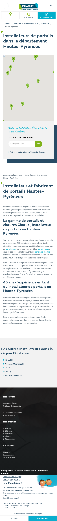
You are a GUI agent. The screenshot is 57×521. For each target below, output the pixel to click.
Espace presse (8, 455)
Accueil (7, 23)
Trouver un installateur (13, 412)
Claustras (8, 436)
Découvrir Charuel (10, 403)
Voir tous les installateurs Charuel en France (27, 152)
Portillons (9, 434)
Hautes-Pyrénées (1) (13, 375)
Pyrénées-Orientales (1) (14, 364)
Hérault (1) (9, 360)
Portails (8, 428)
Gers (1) (8, 372)
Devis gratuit (10, 415)
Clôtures (8, 431)
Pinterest (6, 452)
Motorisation (10, 439)
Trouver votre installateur (10, 17)
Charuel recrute (9, 457)
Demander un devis (46, 17)
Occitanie (45, 23)
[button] (27, 86)
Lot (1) (7, 368)
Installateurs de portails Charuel (26, 23)
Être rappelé (28, 17)
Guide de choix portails (12, 406)
